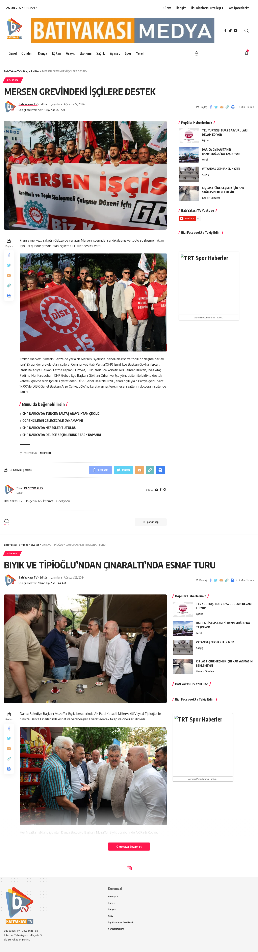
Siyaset (12, 553)
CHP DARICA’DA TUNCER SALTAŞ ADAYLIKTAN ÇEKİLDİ (61, 414)
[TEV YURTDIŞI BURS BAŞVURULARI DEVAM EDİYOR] (189, 135)
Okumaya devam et (129, 846)
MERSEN (45, 453)
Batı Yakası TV (28, 104)
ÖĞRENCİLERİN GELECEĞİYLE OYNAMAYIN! (52, 421)
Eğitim (205, 140)
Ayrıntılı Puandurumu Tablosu (208, 317)
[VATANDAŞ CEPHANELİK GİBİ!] (189, 174)
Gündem (215, 197)
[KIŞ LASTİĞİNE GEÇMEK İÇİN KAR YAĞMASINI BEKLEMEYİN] (189, 193)
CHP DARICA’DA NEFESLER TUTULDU (49, 428)
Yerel (205, 159)
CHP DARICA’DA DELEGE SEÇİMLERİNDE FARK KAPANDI (61, 435)
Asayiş (205, 174)
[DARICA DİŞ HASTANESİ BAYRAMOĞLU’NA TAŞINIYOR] (189, 155)
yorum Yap (153, 521)
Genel (205, 197)
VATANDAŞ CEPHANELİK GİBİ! (221, 168)
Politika (13, 80)
